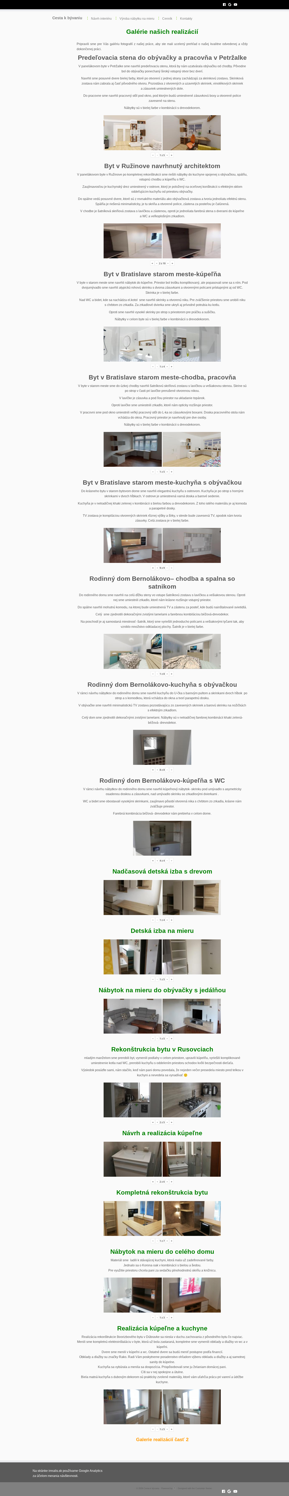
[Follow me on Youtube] (237, 4)
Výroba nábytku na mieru (137, 18)
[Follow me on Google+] (231, 4)
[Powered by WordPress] (174, 1487)
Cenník (167, 18)
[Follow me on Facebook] (225, 4)
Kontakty (186, 18)
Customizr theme (203, 1488)
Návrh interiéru (101, 18)
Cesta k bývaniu (67, 18)
